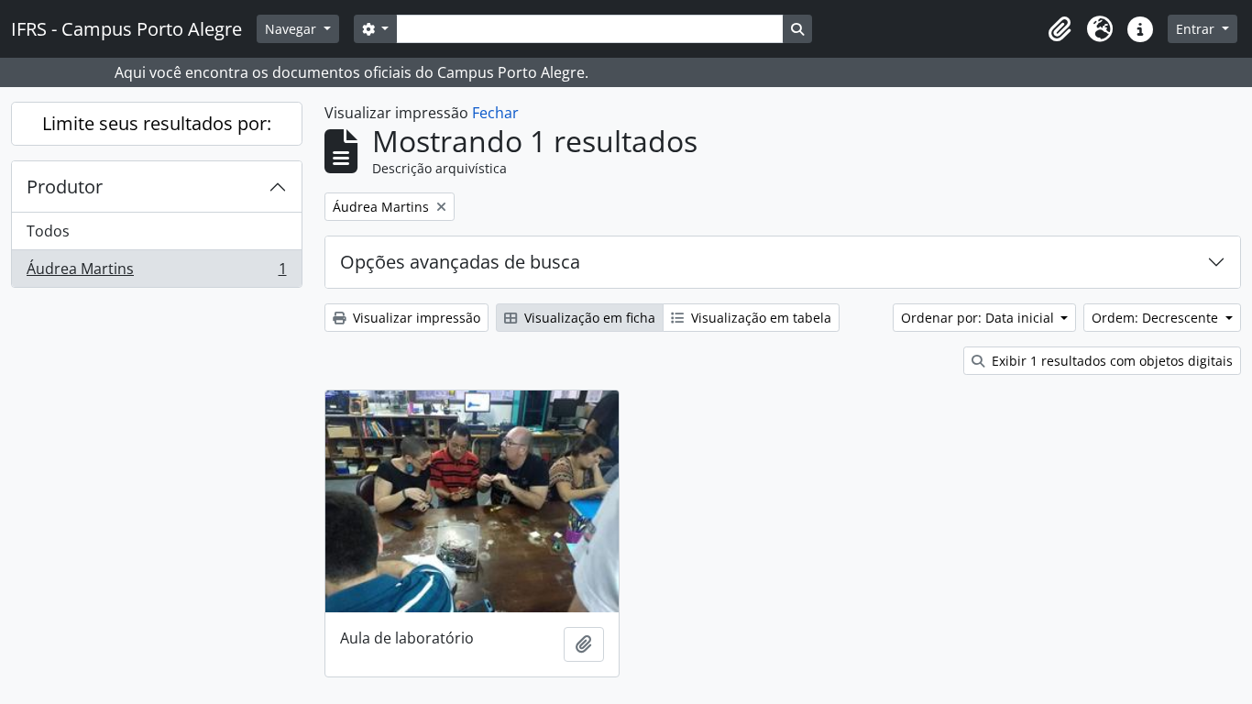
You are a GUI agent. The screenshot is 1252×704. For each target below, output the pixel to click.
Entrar (1197, 29)
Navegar (292, 29)
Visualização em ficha (588, 317)
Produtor (65, 186)
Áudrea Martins (156, 272)
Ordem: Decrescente (1157, 317)
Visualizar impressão (414, 317)
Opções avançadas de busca (460, 261)
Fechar (495, 113)
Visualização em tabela (759, 317)
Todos (48, 231)
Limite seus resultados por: (156, 123)
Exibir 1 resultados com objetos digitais (1110, 360)
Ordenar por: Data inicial (979, 317)
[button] (1059, 29)
